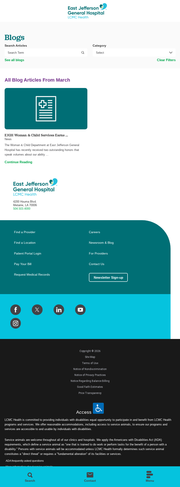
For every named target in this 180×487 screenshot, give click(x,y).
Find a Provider (24, 232)
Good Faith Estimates (90, 386)
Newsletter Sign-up (108, 277)
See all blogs (14, 60)
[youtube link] (80, 309)
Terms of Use (90, 363)
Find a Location (25, 242)
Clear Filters (166, 60)
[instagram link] (15, 323)
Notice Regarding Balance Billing (90, 381)
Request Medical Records (32, 274)
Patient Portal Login (27, 253)
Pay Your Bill (22, 264)
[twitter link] (37, 309)
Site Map (90, 357)
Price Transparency (90, 393)
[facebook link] (15, 309)
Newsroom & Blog (101, 242)
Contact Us (96, 264)
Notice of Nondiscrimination (90, 369)
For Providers (98, 253)
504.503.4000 (21, 208)
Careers (94, 232)
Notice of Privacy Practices (90, 375)
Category (99, 45)
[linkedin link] (59, 309)
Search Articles (16, 45)
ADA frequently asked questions (25, 460)
